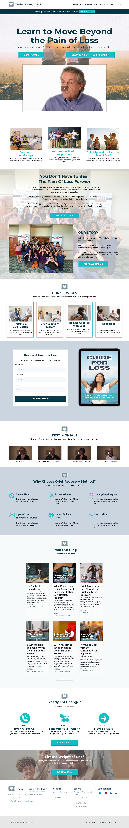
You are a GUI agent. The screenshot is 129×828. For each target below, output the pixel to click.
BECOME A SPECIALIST (93, 4)
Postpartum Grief (80, 806)
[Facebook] (100, 792)
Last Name (19, 375)
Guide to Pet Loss (80, 798)
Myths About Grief (81, 803)
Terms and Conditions (107, 822)
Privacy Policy (89, 822)
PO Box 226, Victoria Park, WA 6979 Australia (25, 795)
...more (37, 602)
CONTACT (117, 4)
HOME (75, 4)
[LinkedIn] (110, 792)
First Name (19, 364)
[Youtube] (116, 792)
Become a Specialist (60, 792)
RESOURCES (108, 4)
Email (17, 385)
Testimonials (57, 798)
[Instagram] (105, 792)
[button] (37, 590)
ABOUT (81, 4)
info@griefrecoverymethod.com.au (21, 801)
